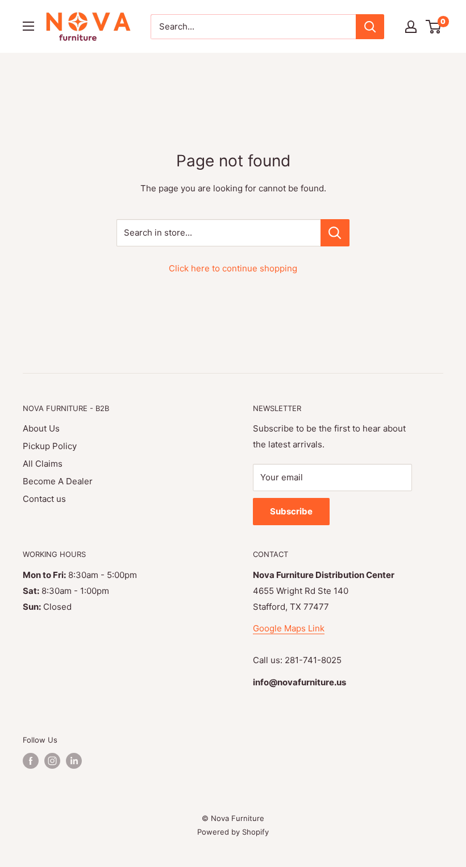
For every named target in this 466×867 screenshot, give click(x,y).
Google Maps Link (288, 628)
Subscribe (291, 511)
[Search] (370, 26)
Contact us (44, 498)
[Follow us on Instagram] (52, 761)
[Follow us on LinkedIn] (74, 761)
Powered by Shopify (233, 831)
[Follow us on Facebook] (31, 761)
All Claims (43, 463)
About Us (41, 428)
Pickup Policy (50, 446)
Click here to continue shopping (233, 268)
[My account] (411, 26)
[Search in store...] (335, 232)
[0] (434, 26)
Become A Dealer (58, 481)
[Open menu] (28, 26)
